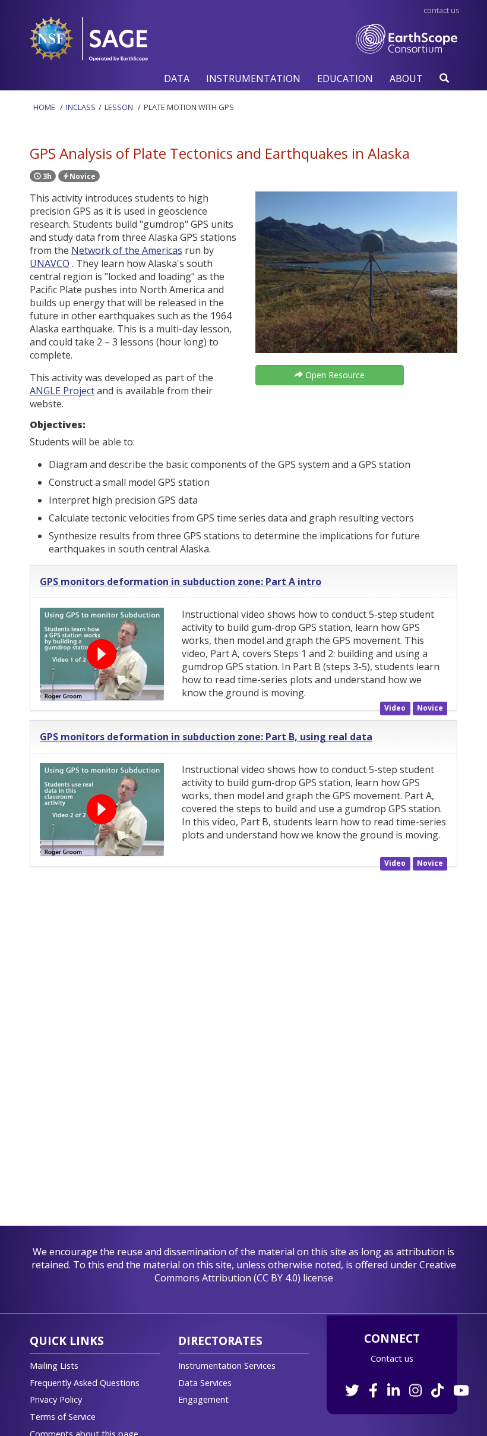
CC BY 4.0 (277, 1277)
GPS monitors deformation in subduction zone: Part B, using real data (206, 736)
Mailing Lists (54, 1365)
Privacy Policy (56, 1399)
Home (44, 107)
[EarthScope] (406, 50)
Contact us (392, 1358)
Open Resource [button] (334, 375)
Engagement (203, 1399)
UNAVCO (49, 263)
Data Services (205, 1382)
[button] (176, 78)
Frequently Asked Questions (85, 1382)
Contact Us (441, 10)
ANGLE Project (62, 390)
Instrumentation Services (227, 1365)
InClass (81, 107)
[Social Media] (406, 1384)
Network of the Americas (126, 250)
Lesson (119, 107)
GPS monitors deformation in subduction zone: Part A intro (180, 581)
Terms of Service (63, 1416)
